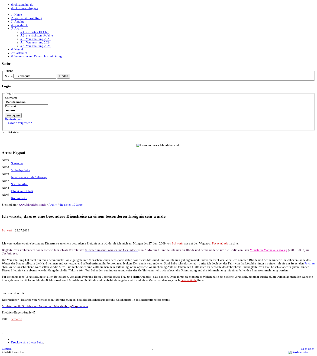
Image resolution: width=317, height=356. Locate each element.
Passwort (10, 106)
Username (11, 97)
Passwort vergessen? (19, 123)
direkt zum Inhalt (22, 4)
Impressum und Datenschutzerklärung (36, 56)
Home (16, 14)
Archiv (17, 28)
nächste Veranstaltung (26, 18)
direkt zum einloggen (24, 8)
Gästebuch (19, 53)
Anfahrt (17, 21)
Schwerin (7, 230)
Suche (9, 76)
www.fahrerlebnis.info (32, 204)
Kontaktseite (19, 198)
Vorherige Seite (20, 170)
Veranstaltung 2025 (35, 46)
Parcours (309, 263)
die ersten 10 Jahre (34, 32)
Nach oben (307, 348)
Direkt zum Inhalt (22, 191)
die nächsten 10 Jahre (36, 35)
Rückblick (19, 25)
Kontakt (18, 49)
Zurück (6, 348)
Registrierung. (14, 119)
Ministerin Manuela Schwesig (268, 250)
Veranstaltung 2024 (35, 42)
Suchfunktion (19, 184)
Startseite (17, 163)
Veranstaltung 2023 (35, 39)
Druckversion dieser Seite (27, 342)
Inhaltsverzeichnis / (29, 177)
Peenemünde (220, 243)
